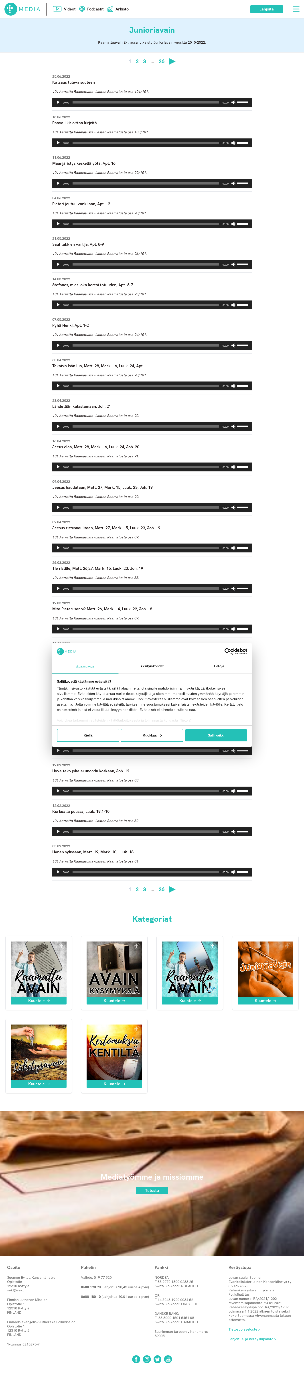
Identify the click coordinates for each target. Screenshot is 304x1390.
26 (161, 61)
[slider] (243, 102)
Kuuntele (36, 1000)
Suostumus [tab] (85, 667)
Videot (70, 9)
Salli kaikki (216, 735)
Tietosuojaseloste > (244, 1329)
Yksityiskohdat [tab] (152, 666)
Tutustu (152, 1190)
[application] (152, 102)
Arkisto (122, 9)
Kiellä (88, 735)
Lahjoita (266, 9)
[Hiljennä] (233, 102)
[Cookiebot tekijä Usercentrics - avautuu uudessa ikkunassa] (227, 651)
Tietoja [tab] (218, 666)
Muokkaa (149, 735)
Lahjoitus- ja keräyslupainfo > (252, 1339)
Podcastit (95, 9)
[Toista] (58, 102)
